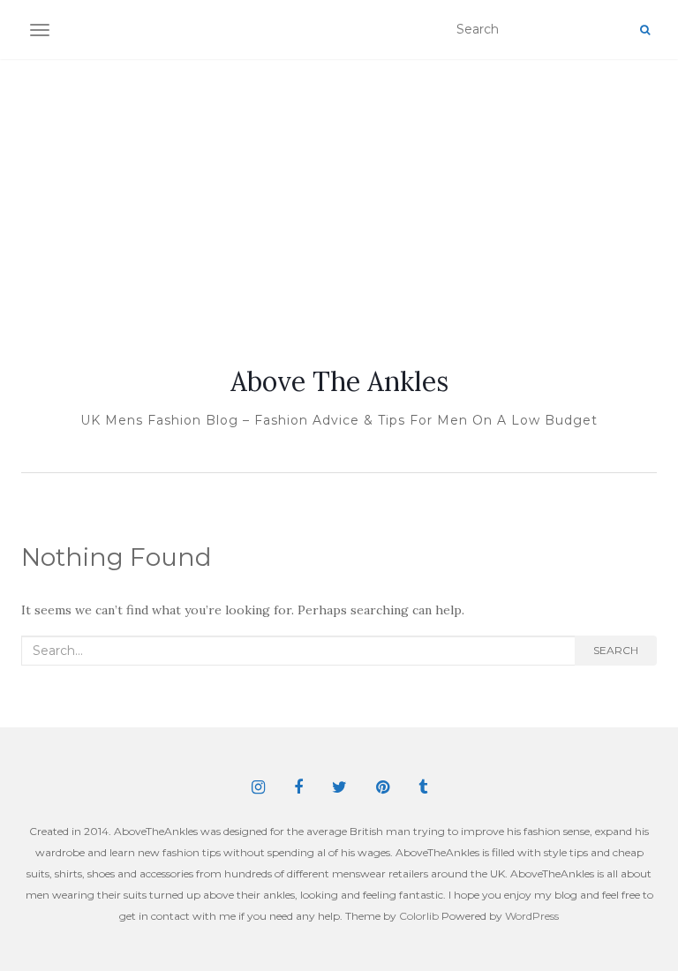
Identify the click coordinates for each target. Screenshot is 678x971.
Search (615, 650)
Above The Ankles (339, 381)
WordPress (532, 915)
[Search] (645, 30)
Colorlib (419, 915)
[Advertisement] (339, 191)
